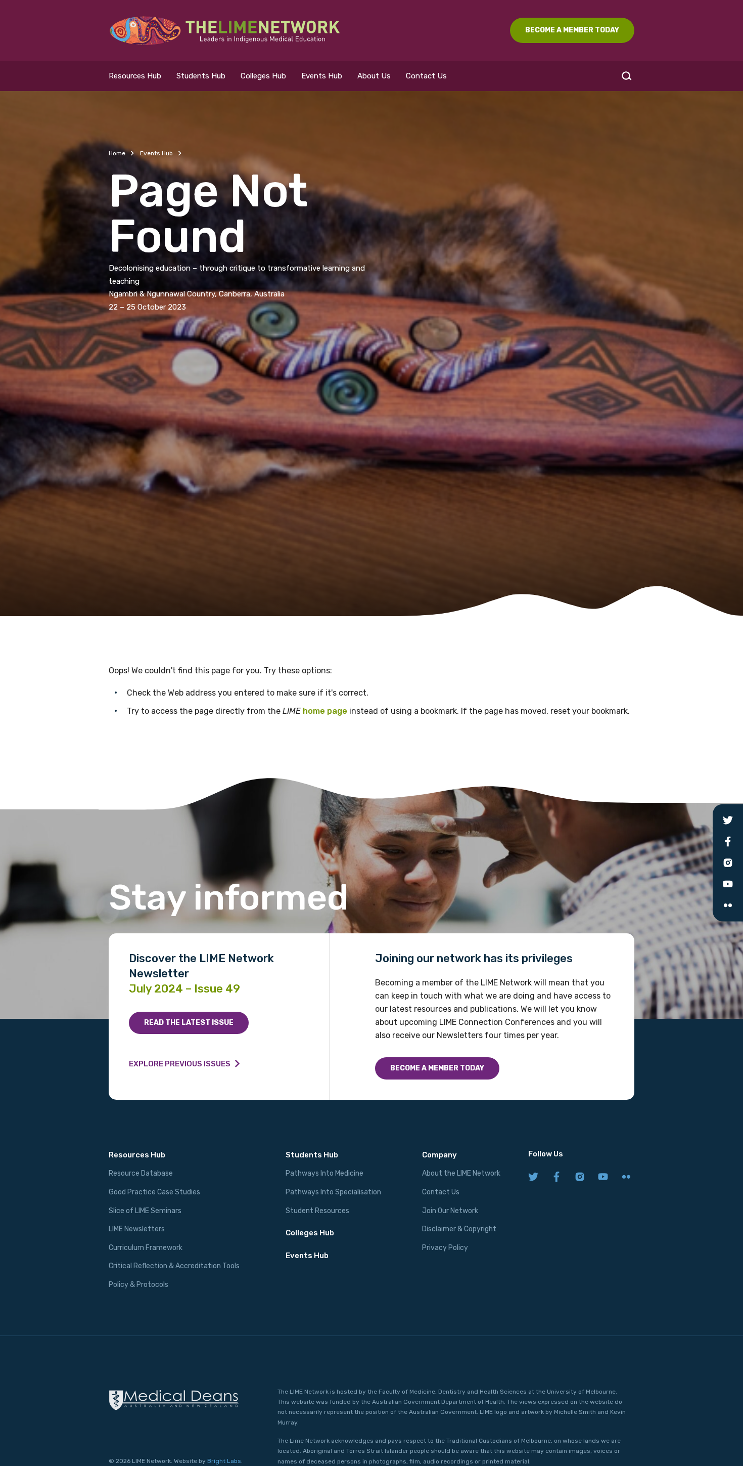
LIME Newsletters (137, 1229)
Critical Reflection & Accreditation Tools (174, 1266)
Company (439, 1154)
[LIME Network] (225, 30)
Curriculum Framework (145, 1247)
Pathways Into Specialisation (333, 1192)
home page (325, 711)
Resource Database (141, 1173)
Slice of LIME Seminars (145, 1210)
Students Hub (200, 75)
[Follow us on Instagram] (579, 1177)
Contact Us (426, 75)
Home (117, 153)
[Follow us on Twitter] (533, 1177)
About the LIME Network (461, 1173)
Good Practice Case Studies (154, 1192)
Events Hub (321, 75)
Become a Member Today (437, 1068)
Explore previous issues (179, 1063)
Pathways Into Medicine (324, 1173)
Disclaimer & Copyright (459, 1229)
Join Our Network (450, 1210)
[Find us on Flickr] (626, 1177)
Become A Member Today (572, 30)
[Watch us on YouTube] (603, 1177)
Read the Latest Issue (189, 1022)
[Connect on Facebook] (556, 1177)
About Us (374, 75)
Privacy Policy (445, 1247)
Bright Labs (224, 1460)
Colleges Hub (263, 75)
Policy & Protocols (138, 1284)
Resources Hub (135, 75)
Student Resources (317, 1210)
